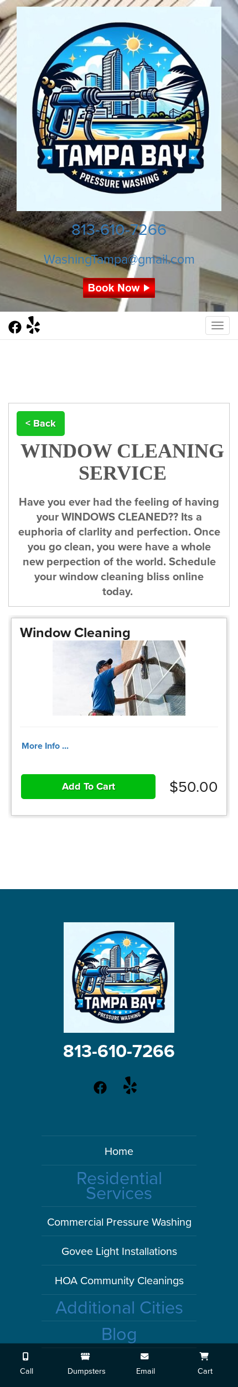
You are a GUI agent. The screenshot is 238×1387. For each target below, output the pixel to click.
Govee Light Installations (119, 1251)
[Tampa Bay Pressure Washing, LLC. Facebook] (15, 330)
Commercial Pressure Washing (119, 1222)
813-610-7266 (119, 229)
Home (119, 1151)
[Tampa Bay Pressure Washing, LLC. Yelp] (33, 330)
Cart (204, 1371)
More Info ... (45, 746)
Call (25, 1371)
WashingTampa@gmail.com (119, 259)
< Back (40, 423)
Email (144, 1371)
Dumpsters (85, 1371)
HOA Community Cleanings (119, 1281)
